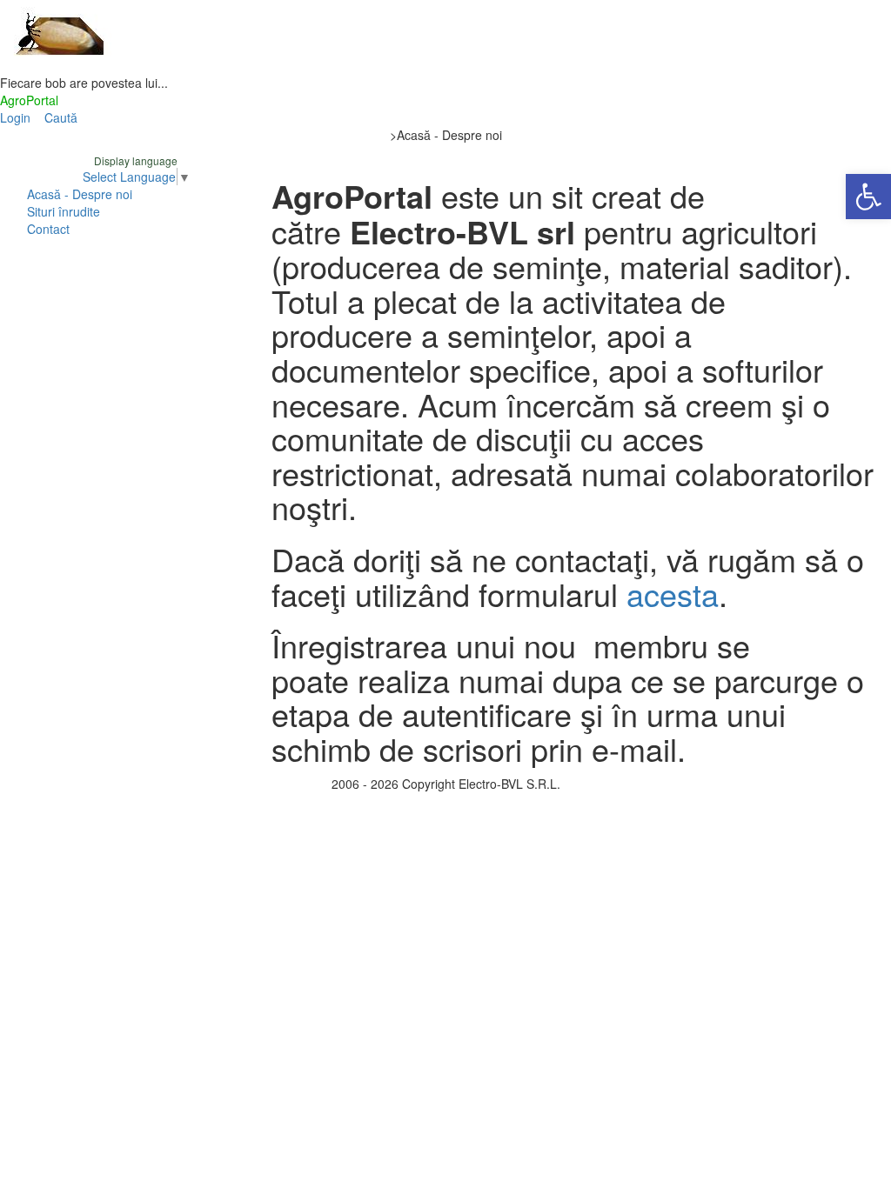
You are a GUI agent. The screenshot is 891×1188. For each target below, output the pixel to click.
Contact (48, 228)
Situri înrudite (63, 211)
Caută (60, 117)
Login (15, 117)
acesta (672, 593)
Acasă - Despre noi (79, 194)
